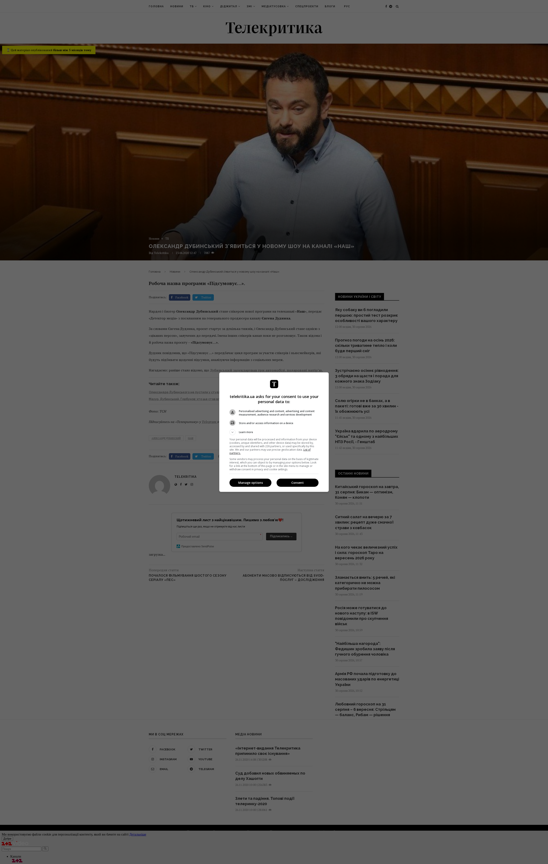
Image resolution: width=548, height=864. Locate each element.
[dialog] (274, 432)
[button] (274, 432)
